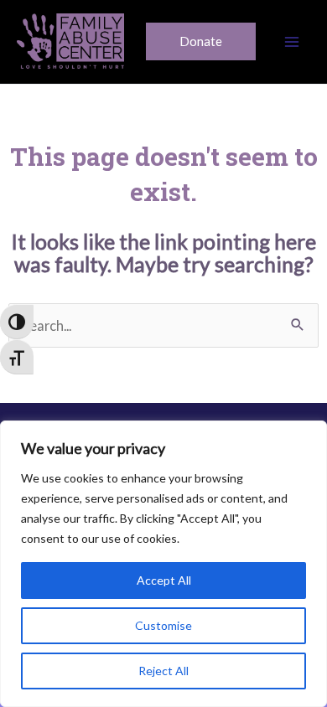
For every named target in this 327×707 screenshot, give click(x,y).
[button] (201, 41)
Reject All (163, 670)
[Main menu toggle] (291, 42)
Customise (163, 625)
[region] (163, 564)
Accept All (164, 580)
